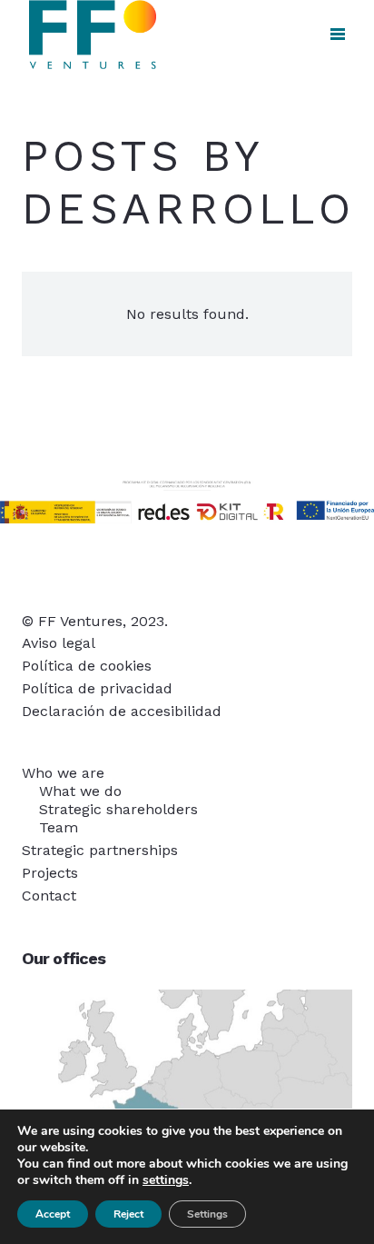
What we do (80, 791)
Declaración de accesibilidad (121, 711)
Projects (50, 872)
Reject (128, 1214)
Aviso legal (58, 643)
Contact (49, 895)
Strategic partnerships (100, 850)
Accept (52, 1214)
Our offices (63, 958)
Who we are (63, 772)
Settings (207, 1214)
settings (166, 1180)
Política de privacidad (97, 688)
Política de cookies (87, 665)
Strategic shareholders (118, 809)
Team (58, 827)
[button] (338, 34)
